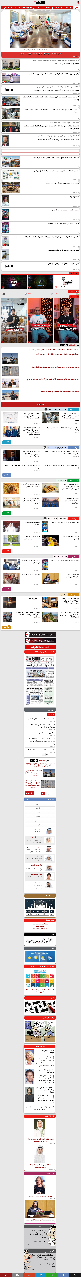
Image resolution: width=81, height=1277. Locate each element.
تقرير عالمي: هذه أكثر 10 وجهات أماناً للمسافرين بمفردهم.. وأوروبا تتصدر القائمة (69, 615)
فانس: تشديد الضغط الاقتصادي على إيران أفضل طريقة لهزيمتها (58, 139)
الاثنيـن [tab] (38, 808)
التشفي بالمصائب (37, 831)
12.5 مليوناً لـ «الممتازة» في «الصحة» (67, 63)
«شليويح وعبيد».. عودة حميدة (31, 574)
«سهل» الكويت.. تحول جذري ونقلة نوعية (34, 886)
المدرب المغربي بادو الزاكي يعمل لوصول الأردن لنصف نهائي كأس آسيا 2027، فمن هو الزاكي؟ (52, 379)
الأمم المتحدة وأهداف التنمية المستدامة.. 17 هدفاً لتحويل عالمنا (39, 991)
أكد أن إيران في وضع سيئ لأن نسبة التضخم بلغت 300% (64, 123)
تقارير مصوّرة (74, 296)
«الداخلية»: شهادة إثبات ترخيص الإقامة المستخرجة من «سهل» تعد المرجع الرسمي (58, 87)
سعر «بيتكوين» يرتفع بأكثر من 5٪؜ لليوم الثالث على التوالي (30, 485)
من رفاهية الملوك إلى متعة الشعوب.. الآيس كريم (34, 850)
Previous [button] (3, 294)
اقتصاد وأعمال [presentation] (73, 480)
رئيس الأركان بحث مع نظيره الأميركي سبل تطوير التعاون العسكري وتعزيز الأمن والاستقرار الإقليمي (31, 430)
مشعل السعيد (38, 829)
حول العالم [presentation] (74, 594)
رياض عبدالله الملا (37, 837)
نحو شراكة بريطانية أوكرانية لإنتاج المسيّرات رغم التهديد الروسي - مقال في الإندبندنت (53, 349)
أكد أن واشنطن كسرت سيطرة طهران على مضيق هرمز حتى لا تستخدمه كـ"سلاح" (58, 136)
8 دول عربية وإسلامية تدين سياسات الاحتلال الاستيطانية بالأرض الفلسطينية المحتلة (61, 452)
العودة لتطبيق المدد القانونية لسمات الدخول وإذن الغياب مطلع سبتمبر (56, 90)
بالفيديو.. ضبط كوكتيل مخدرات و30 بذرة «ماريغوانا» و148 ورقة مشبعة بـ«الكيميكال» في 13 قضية (47, 236)
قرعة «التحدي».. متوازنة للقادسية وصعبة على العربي (32, 537)
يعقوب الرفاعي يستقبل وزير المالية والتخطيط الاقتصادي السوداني (31, 500)
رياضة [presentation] (74, 518)
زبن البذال (39, 856)
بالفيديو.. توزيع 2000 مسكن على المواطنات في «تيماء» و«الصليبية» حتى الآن (54, 73)
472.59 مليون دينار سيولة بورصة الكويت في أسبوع (62, 183)
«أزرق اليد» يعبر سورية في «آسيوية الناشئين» (65, 522)
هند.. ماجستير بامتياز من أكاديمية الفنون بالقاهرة (71, 575)
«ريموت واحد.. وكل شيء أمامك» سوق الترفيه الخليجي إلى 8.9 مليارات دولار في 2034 (69, 600)
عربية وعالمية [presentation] (74, 447)
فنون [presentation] (74, 556)
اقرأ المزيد (40, 404)
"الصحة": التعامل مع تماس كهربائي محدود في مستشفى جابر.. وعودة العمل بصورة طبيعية (52, 110)
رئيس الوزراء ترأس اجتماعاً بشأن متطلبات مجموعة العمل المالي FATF (40, 50)
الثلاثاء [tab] (38, 812)
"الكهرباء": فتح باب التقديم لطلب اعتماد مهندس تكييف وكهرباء (63, 428)
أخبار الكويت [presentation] (74, 409)
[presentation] (51, 714)
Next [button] (77, 294)
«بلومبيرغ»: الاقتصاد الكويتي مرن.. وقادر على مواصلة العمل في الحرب (56, 171)
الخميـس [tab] (38, 820)
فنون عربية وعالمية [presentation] (60, 556)
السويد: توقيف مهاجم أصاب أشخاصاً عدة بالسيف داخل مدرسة (60, 465)
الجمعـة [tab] (38, 824)
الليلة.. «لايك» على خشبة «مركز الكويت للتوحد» (63, 223)
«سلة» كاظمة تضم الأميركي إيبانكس (70, 537)
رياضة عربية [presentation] (63, 518)
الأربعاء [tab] (37, 816)
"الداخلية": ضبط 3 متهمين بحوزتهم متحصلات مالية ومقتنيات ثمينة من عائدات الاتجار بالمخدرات (50, 98)
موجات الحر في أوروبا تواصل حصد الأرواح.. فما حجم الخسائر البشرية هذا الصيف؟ (55, 367)
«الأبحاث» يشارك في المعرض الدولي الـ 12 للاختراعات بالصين (40, 1166)
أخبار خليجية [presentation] (62, 447)
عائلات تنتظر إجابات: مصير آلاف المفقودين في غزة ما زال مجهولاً (60, 391)
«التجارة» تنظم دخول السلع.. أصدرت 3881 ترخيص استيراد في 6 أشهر (56, 157)
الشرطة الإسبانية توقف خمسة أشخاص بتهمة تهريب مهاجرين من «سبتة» (22, 466)
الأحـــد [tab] (38, 804)
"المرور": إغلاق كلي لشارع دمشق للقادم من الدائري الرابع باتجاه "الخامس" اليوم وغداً (30, 415)
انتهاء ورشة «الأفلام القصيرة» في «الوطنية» (31, 561)
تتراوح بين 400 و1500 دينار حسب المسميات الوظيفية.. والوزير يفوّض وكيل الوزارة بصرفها (56, 60)
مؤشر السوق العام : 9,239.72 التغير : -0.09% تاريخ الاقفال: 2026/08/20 (40, 926)
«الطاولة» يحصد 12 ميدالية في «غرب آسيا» (30, 523)
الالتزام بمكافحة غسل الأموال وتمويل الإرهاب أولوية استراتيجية (41, 53)
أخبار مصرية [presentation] (52, 447)
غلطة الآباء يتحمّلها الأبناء (34, 877)
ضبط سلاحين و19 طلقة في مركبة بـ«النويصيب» (63, 250)
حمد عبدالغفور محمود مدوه (34, 847)
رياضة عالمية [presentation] (52, 518)
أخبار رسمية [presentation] (63, 409)
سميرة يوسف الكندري (36, 874)
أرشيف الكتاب (30, 799)
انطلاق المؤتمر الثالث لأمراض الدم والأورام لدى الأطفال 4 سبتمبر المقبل (40, 1140)
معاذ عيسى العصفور (36, 865)
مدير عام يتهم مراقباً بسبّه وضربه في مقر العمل (63, 263)
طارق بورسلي (38, 883)
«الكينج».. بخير (74, 196)
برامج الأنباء (74, 273)
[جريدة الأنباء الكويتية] (39, 2)
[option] (66, 282)
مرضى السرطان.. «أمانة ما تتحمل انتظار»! (34, 841)
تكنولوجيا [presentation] (63, 594)
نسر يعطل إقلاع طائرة (33, 598)
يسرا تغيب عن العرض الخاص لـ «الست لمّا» (40, 1196)
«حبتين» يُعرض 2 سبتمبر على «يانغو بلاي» (65, 210)
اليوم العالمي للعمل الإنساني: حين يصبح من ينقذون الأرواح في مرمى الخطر (57, 354)
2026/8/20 (36, 584)
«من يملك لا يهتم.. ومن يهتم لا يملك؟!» (34, 868)
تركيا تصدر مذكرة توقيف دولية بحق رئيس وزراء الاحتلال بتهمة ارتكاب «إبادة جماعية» (30, 453)
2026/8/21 (75, 56)
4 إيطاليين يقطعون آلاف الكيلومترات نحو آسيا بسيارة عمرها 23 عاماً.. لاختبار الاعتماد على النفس (27, 615)
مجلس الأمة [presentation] (53, 409)
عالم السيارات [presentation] (61, 480)
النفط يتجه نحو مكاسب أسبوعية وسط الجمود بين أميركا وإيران (71, 500)
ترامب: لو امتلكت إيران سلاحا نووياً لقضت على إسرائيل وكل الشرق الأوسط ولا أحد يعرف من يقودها (51, 127)
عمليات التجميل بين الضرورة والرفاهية (34, 859)
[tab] (73, 409)
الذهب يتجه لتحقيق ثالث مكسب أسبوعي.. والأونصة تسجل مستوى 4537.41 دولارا (70, 486)
